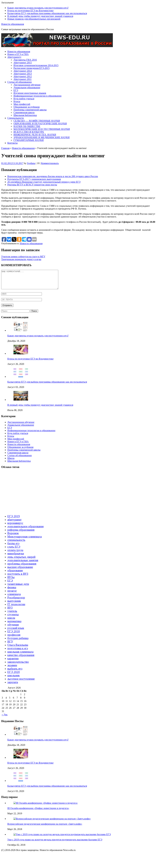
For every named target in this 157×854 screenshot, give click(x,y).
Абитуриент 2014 (22, 71)
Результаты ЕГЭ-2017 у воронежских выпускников (34, 179)
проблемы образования (21, 563)
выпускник (14, 600)
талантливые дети (18, 584)
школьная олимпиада (20, 651)
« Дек (5, 714)
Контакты (12, 143)
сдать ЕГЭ (13, 546)
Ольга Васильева (17, 645)
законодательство (18, 661)
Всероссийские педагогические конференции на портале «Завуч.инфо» (44, 824)
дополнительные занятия (22, 560)
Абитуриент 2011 (22, 79)
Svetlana (31, 163)
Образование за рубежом (26, 107)
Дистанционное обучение (26, 84)
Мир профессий (21, 104)
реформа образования (20, 529)
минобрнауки (15, 553)
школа (11, 617)
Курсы (16, 101)
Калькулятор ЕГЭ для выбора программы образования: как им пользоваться (47, 13)
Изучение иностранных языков (29, 93)
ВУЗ (10, 607)
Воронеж (13, 533)
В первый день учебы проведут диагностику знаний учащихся (40, 16)
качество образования (20, 655)
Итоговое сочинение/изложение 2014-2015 (35, 65)
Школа (10, 458)
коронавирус (15, 523)
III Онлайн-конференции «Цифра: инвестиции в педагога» (38, 808)
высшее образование (20, 567)
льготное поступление (21, 678)
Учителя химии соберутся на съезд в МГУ (23, 256)
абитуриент (14, 519)
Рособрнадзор (16, 597)
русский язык (15, 628)
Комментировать (50, 163)
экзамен (12, 665)
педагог (12, 590)
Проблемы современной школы (30, 109)
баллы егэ (13, 543)
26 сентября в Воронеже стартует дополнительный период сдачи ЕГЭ (43, 182)
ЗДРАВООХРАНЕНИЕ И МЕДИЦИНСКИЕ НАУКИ (41, 137)
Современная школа (23, 112)
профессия (13, 634)
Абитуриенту (14, 57)
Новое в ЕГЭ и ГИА (18, 54)
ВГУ (10, 641)
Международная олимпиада (24, 536)
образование (15, 570)
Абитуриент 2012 (22, 76)
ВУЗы (11, 577)
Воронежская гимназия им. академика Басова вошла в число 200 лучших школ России (52, 176)
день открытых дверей (21, 556)
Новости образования (12, 24)
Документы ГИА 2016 (25, 59)
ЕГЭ (15, 90)
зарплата (12, 682)
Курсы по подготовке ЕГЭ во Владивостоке (30, 10)
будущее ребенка (17, 638)
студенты (13, 614)
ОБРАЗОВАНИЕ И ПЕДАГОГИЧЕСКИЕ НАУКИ (40, 123)
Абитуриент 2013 (22, 73)
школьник (13, 675)
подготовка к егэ (17, 648)
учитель (12, 611)
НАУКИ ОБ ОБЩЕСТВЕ (26, 126)
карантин (13, 658)
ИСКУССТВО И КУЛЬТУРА (28, 132)
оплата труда (15, 550)
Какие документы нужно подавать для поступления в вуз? (38, 7)
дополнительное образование (25, 526)
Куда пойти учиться (23, 98)
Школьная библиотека (25, 115)
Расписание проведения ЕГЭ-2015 (31, 68)
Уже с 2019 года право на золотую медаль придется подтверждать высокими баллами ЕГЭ (54, 839)
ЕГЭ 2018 (13, 631)
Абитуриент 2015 (22, 62)
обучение (13, 624)
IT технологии (16, 604)
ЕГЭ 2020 (13, 672)
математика (14, 621)
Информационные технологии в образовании (37, 96)
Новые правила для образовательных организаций (33, 19)
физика (11, 587)
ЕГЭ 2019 (13, 516)
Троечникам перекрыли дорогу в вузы (21, 259)
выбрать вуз (14, 668)
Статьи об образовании (19, 82)
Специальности (15, 118)
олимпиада (14, 594)
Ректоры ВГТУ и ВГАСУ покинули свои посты (32, 184)
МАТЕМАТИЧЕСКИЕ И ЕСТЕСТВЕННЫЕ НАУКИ (41, 129)
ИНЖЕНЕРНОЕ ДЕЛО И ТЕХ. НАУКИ (34, 134)
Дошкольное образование (26, 87)
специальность (16, 540)
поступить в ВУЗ (17, 573)
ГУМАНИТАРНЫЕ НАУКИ (28, 140)
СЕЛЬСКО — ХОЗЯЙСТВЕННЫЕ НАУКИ (36, 120)
